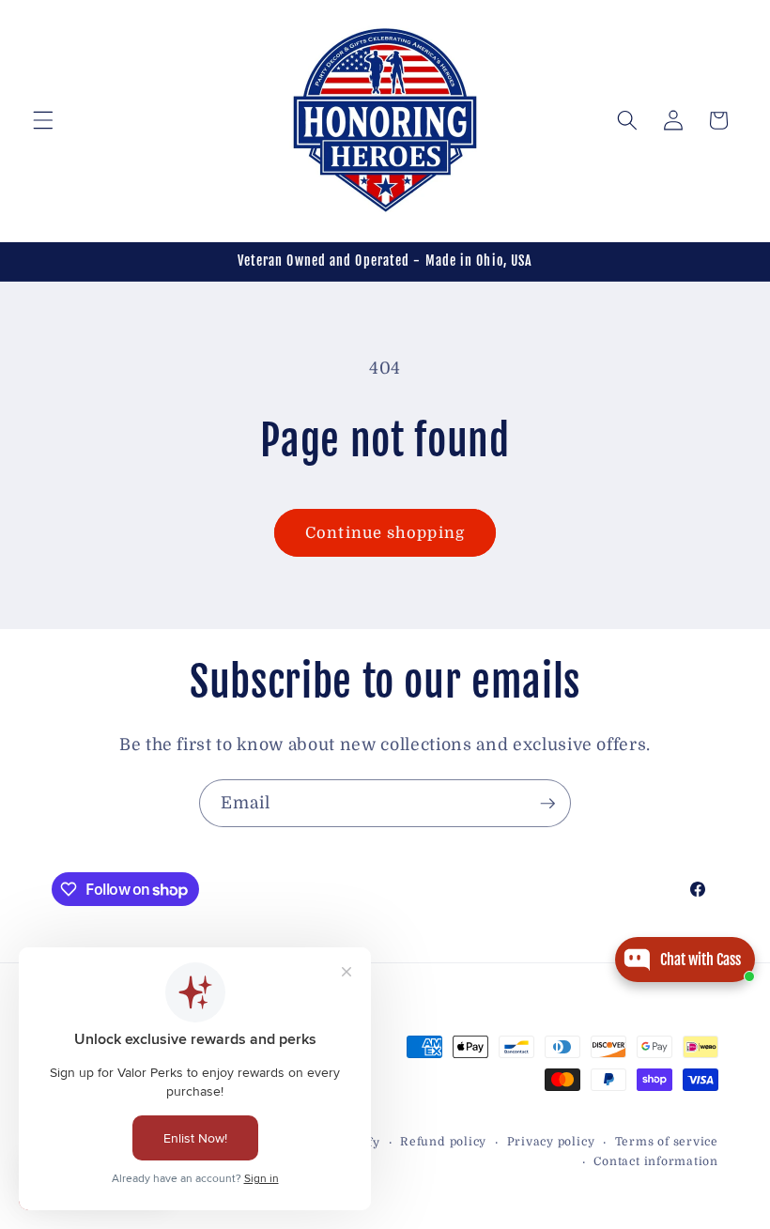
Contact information (655, 1161)
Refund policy (443, 1141)
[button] (43, 120)
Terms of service (666, 1141)
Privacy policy (551, 1141)
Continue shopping (385, 533)
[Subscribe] (547, 803)
